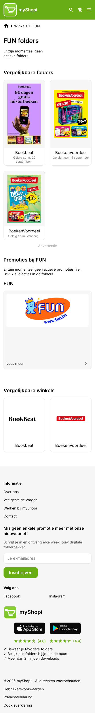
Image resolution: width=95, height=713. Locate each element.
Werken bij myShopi (20, 508)
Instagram (57, 596)
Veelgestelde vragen (20, 500)
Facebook (12, 596)
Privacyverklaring (18, 697)
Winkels (20, 26)
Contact (10, 516)
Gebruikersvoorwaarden (24, 689)
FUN (36, 26)
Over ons (11, 491)
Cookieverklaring (18, 705)
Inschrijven (20, 572)
